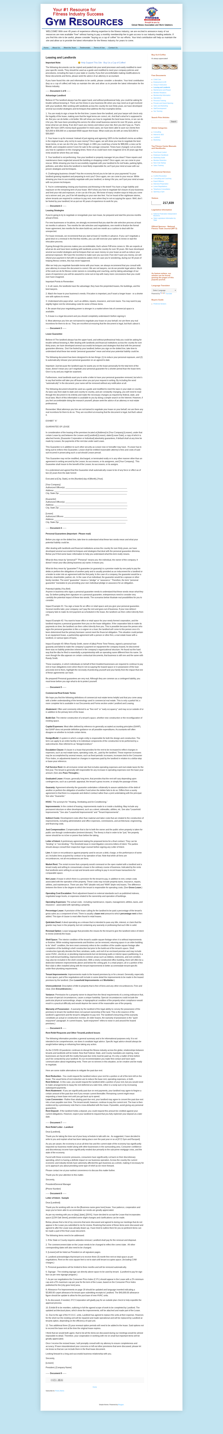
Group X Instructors (160, 85)
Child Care (157, 79)
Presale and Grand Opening (163, 103)
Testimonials (85, 48)
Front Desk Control (160, 152)
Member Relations (159, 93)
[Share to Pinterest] (62, 1380)
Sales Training (158, 165)
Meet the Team (70, 48)
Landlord (156, 137)
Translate (168, 294)
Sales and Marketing (160, 106)
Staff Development (159, 108)
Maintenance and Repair (162, 90)
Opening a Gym (158, 192)
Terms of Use (99, 48)
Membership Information (161, 95)
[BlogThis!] (54, 1380)
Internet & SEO (158, 135)
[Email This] (52, 1380)
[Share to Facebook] (59, 1380)
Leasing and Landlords (161, 87)
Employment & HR (159, 82)
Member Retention (159, 160)
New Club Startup (159, 163)
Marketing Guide (159, 158)
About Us (56, 48)
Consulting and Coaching (162, 178)
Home (46, 48)
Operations (157, 98)
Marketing (156, 140)
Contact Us (113, 48)
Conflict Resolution (160, 176)
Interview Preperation (160, 184)
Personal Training (159, 101)
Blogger (121, 1405)
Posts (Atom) (59, 1391)
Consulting (157, 132)
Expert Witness (158, 181)
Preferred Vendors (159, 304)
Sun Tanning (157, 111)
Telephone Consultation (161, 189)
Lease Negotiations (160, 186)
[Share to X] (57, 1380)
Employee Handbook (160, 155)
